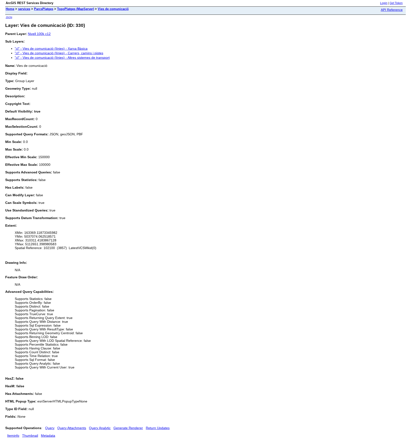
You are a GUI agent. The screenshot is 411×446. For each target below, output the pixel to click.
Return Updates (158, 428)
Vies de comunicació (113, 9)
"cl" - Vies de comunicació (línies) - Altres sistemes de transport (62, 57)
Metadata (48, 435)
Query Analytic (100, 428)
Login (383, 3)
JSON (9, 17)
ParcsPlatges (43, 9)
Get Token (396, 3)
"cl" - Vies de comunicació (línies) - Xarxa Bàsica (51, 48)
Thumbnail (30, 435)
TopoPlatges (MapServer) (75, 9)
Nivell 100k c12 (39, 34)
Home (10, 9)
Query (49, 428)
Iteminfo (13, 435)
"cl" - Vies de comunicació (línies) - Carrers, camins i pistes (59, 53)
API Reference (392, 10)
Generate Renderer (128, 428)
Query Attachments (71, 428)
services (24, 9)
